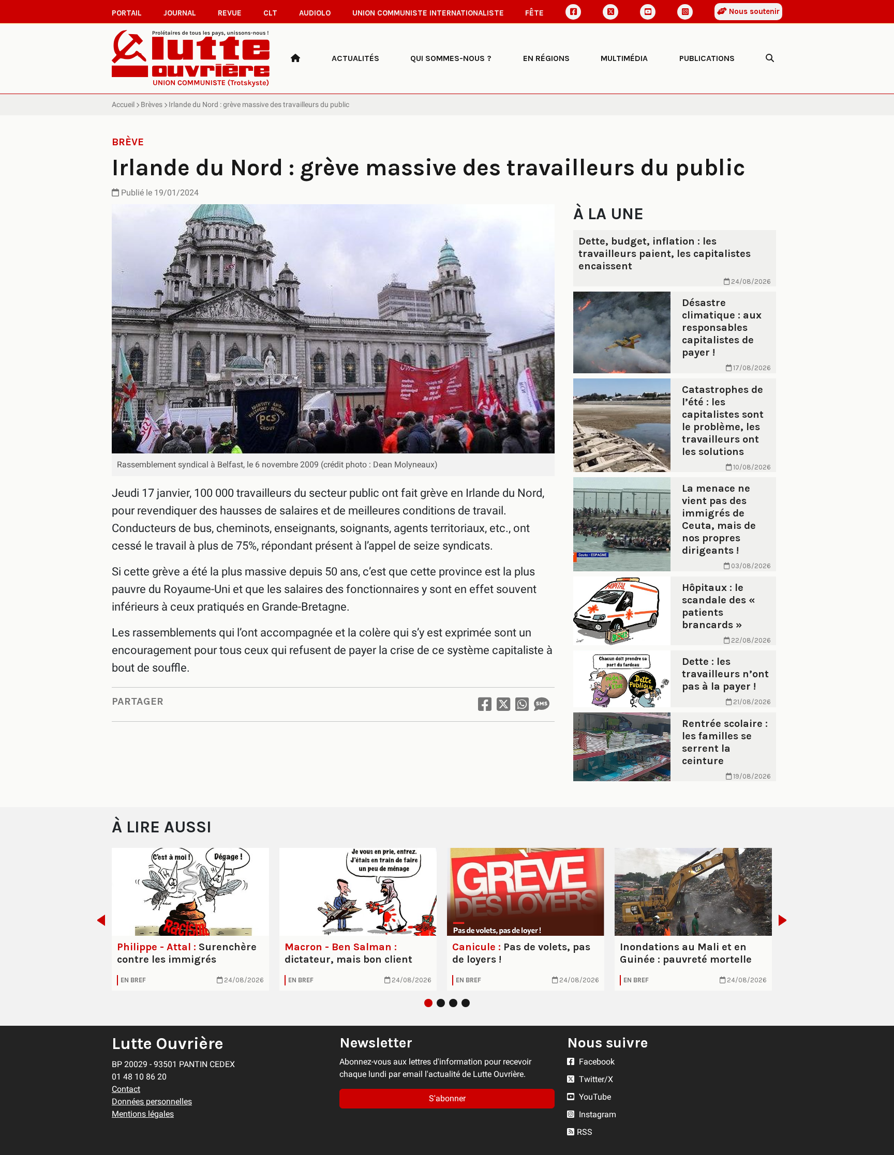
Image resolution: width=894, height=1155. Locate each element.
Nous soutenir (753, 11)
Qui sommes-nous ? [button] (450, 58)
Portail (127, 13)
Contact (126, 1089)
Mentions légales (143, 1114)
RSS (584, 1132)
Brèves (151, 104)
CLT (270, 13)
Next (786, 920)
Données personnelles (152, 1101)
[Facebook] (573, 12)
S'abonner (447, 1098)
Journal (179, 13)
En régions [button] (546, 58)
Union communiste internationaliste (428, 13)
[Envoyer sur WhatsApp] (522, 704)
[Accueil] (295, 58)
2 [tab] (441, 1003)
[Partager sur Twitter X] (503, 704)
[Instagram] (685, 12)
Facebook (596, 1062)
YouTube (594, 1097)
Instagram (596, 1114)
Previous (98, 920)
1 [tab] (428, 1003)
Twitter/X (595, 1079)
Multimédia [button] (624, 58)
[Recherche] (769, 58)
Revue (230, 13)
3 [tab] (453, 1003)
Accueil (123, 104)
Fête (534, 13)
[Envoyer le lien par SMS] (541, 704)
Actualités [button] (355, 58)
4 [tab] (465, 1003)
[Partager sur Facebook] (484, 704)
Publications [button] (707, 58)
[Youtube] (647, 12)
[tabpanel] (190, 919)
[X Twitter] (610, 12)
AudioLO (315, 13)
